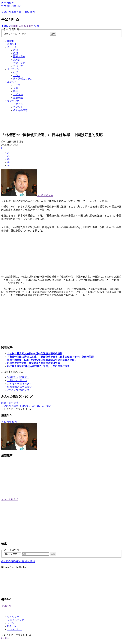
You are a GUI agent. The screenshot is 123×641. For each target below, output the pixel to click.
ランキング (13, 100)
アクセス (18, 104)
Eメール (11, 626)
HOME (10, 41)
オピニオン (13, 69)
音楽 (15, 88)
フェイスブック (15, 620)
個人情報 (30, 561)
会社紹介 (6, 561)
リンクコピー (14, 629)
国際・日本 (19, 56)
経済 (15, 53)
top (2, 638)
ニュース (12, 47)
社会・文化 (19, 63)
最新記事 (12, 44)
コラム (16, 75)
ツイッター (13, 616)
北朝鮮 (16, 59)
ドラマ (16, 85)
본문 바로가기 (8, 2)
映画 (15, 91)
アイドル (18, 94)
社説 (15, 72)
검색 (53, 34)
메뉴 (7, 638)
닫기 (36, 26)
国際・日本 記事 (10, 402)
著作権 (15, 561)
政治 (15, 50)
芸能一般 (18, 97)
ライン (10, 623)
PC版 (22, 561)
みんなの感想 (20, 110)
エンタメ (12, 82)
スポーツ (18, 66)
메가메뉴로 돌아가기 (22, 26)
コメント (18, 107)
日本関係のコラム (22, 78)
